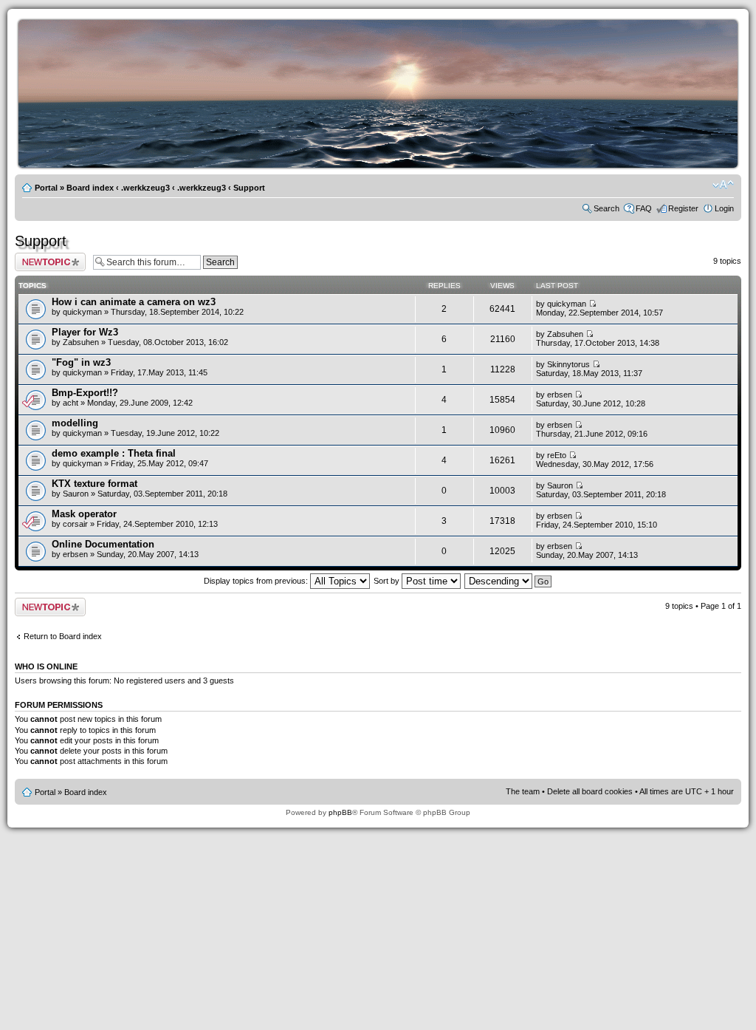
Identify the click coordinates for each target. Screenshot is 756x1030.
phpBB (340, 812)
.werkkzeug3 (145, 187)
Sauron (76, 493)
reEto (556, 455)
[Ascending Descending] (508, 580)
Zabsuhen (81, 342)
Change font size (723, 184)
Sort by (388, 580)
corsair (75, 523)
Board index (90, 187)
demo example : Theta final (114, 453)
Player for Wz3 (85, 332)
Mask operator (84, 513)
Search (606, 208)
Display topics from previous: (257, 580)
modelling (75, 423)
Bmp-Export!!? (85, 392)
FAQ (644, 208)
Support (249, 187)
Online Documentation (103, 544)
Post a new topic (44, 257)
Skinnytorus (568, 364)
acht (70, 402)
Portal (46, 187)
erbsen (559, 394)
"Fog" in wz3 (81, 362)
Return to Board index (63, 636)
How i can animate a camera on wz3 (134, 301)
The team (523, 791)
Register (683, 208)
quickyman (82, 311)
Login (724, 208)
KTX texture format (94, 483)
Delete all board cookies (590, 791)
